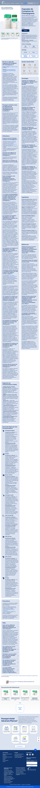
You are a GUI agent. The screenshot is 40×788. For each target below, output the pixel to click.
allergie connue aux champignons (8, 610)
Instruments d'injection (20, 772)
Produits (12, 3)
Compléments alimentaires (19, 756)
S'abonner (31, 765)
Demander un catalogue (33, 56)
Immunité (9, 69)
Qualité (4, 759)
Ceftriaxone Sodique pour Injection (8, 775)
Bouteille (25, 52)
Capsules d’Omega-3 (7, 782)
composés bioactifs (13, 276)
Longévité (4, 71)
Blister (33, 52)
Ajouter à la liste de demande (25, 56)
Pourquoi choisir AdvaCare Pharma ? (7, 754)
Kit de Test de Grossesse (8, 781)
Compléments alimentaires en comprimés (21, 774)
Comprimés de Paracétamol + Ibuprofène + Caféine (9, 773)
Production (4, 758)
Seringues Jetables (7, 780)
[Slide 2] (20, 702)
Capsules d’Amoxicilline (8, 770)
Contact (4, 761)
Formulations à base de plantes (10, 67)
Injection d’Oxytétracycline (8, 777)
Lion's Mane (12, 275)
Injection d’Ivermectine (8, 776)
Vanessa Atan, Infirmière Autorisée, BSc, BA (26, 681)
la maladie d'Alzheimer (11, 144)
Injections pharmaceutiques (20, 769)
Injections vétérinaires (19, 771)
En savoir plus (20, 746)
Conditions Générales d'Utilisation (15, 784)
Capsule (25, 30)
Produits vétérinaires (18, 757)
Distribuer (17, 3)
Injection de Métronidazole (8, 771)
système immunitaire (12, 141)
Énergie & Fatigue (12, 70)
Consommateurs (5, 760)
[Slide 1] (19, 702)
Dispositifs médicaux (18, 755)
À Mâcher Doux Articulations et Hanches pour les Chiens (9, 779)
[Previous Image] (2, 21)
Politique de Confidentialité (26, 784)
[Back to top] (35, 750)
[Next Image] (19, 21)
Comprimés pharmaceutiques (21, 770)
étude (33, 263)
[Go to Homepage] (5, 2)
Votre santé (23, 3)
